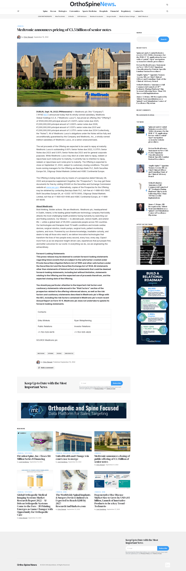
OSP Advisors (82, 16)
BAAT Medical (143, 16)
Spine (65, 492)
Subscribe (117, 383)
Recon (141, 248)
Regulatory (67, 453)
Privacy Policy (99, 388)
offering (50, 353)
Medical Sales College (127, 16)
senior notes (69, 353)
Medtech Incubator (96, 16)
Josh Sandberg (145, 262)
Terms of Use (111, 388)
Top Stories (28, 453)
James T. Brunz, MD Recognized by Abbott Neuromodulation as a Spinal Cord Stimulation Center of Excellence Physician (151, 100)
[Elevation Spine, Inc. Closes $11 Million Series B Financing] (35, 441)
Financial (21, 26)
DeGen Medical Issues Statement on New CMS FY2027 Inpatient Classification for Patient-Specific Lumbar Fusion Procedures (151, 68)
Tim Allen (144, 242)
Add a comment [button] (47, 368)
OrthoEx (71, 16)
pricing (59, 353)
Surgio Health (111, 16)
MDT (45, 115)
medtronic (41, 353)
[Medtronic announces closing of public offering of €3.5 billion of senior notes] (112, 441)
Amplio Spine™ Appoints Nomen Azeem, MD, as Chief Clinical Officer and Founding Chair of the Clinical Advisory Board (151, 78)
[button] (167, 4)
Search (139, 33)
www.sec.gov (52, 187)
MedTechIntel (60, 16)
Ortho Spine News (27, 564)
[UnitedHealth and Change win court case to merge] (74, 441)
